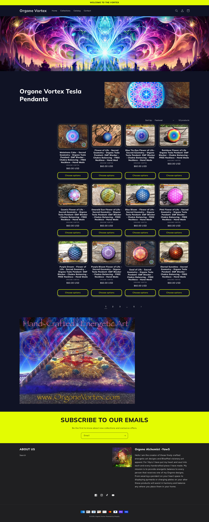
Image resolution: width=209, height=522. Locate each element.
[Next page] (141, 307)
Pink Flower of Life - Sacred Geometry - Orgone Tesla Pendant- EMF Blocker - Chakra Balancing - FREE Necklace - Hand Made (174, 214)
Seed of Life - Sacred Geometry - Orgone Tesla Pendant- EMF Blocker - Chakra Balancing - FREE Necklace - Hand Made (140, 274)
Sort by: (148, 120)
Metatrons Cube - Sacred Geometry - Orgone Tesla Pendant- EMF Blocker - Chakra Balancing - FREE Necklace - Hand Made (73, 157)
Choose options (73, 175)
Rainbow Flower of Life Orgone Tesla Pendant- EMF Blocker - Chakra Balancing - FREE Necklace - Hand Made (174, 154)
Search (23, 455)
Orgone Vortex (100, 516)
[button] (177, 11)
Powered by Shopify (113, 516)
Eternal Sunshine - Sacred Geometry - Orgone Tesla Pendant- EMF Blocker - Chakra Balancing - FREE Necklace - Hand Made (174, 272)
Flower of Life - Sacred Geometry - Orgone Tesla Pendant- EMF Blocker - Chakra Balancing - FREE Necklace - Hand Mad (106, 155)
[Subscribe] (125, 435)
